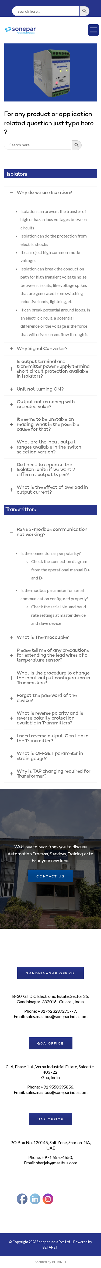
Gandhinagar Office (50, 973)
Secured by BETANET (50, 1262)
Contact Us (50, 876)
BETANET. (50, 1247)
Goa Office (50, 1043)
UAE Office (50, 1119)
